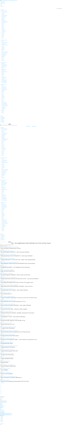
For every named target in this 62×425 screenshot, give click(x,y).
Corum (3, 34)
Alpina (3, 13)
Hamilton (3, 47)
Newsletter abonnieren (6, 414)
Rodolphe (3, 90)
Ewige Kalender (2, 412)
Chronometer (2, 411)
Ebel (2, 36)
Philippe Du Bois (4, 197)
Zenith (3, 112)
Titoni (3, 99)
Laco (2, 176)
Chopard (3, 29)
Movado (3, 70)
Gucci (3, 163)
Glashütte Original (4, 44)
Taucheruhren (2, 410)
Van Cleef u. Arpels (5, 105)
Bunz (2, 142)
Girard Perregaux (4, 42)
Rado (2, 85)
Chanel (3, 28)
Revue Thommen (4, 89)
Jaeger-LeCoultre (4, 53)
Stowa (3, 95)
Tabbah (3, 96)
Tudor (3, 218)
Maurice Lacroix (4, 64)
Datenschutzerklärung (3, 400)
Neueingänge (3, 2)
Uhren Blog (2, 239)
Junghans (3, 56)
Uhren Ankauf (3, 1)
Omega (3, 74)
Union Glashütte (4, 103)
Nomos (3, 190)
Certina (3, 26)
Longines (3, 60)
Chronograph (3, 118)
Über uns (1, 409)
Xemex (3, 111)
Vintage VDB (4, 108)
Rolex (3, 91)
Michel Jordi (4, 184)
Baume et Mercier (4, 15)
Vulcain (3, 109)
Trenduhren (2, 120)
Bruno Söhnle (4, 22)
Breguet (3, 19)
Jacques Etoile (4, 54)
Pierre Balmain (4, 81)
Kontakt (1, 399)
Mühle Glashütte (4, 71)
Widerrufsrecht (2, 406)
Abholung (1, 405)
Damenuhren (3, 117)
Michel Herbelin (4, 65)
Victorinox (3, 224)
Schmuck (2, 119)
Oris (2, 75)
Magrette (3, 63)
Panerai (3, 76)
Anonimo (3, 14)
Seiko (2, 92)
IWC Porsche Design (5, 51)
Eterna (3, 37)
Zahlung (1, 404)
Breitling (2, 6)
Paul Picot (3, 78)
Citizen (3, 33)
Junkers (3, 57)
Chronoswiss (4, 30)
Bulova (3, 23)
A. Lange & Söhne (4, 129)
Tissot (3, 98)
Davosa (3, 35)
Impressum (1, 397)
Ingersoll (3, 49)
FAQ (0, 408)
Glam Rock (3, 43)
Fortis (3, 41)
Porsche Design (4, 82)
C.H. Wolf (3, 149)
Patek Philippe (4, 77)
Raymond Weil (4, 88)
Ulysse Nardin (4, 102)
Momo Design (4, 69)
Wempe (3, 110)
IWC (1, 5)
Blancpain (3, 17)
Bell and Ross (4, 16)
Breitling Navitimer (5, 21)
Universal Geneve (4, 104)
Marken (2, 116)
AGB (0, 398)
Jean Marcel (3, 55)
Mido (2, 68)
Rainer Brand (4, 204)
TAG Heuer (3, 97)
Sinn (2, 211)
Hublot (3, 48)
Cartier (3, 27)
